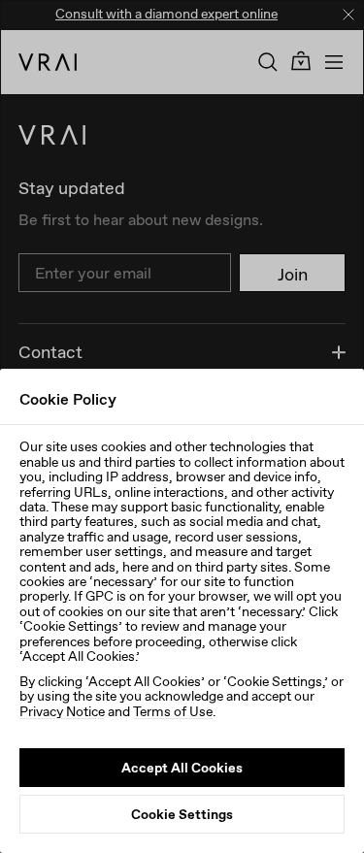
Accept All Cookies (182, 767)
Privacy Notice (62, 711)
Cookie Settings (182, 814)
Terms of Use (173, 711)
